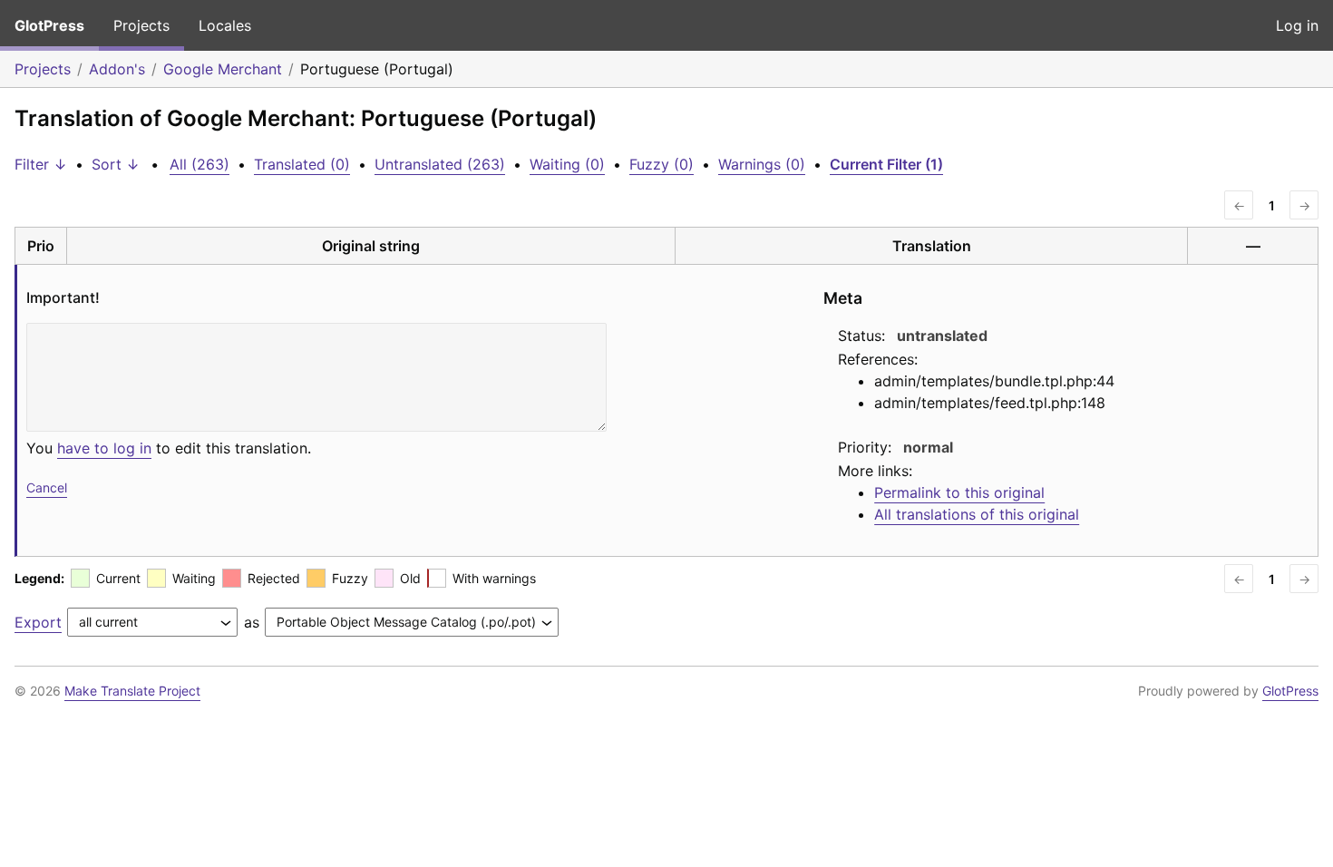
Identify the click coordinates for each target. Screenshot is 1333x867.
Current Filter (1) (886, 164)
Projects (141, 25)
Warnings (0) (761, 164)
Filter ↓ (41, 164)
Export (38, 622)
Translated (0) (302, 164)
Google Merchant (222, 69)
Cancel (46, 487)
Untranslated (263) (440, 164)
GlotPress (49, 25)
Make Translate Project (132, 690)
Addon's (117, 69)
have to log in (104, 448)
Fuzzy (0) (661, 164)
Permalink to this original (959, 492)
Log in (1297, 25)
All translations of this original (976, 514)
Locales (225, 25)
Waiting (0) (567, 164)
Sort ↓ (116, 164)
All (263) (199, 164)
